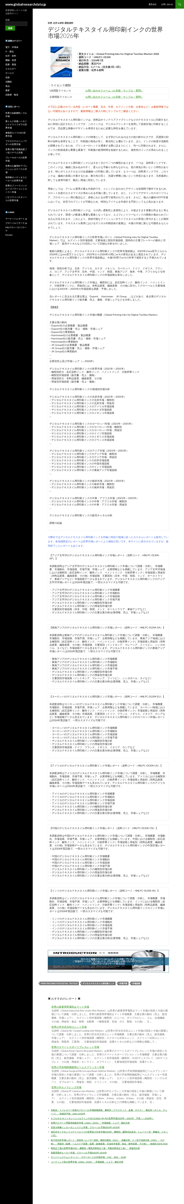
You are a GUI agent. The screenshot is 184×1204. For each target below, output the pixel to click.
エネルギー (10, 68)
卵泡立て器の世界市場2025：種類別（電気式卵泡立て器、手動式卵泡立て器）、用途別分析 (95, 1148)
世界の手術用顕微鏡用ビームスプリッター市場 (77, 1067)
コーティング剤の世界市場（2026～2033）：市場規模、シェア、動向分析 (87, 1161)
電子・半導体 (11, 47)
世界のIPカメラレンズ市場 (66, 1087)
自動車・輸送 (11, 94)
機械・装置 (10, 60)
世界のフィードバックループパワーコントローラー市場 (16, 188)
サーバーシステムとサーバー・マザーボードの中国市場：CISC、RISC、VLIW (88, 1157)
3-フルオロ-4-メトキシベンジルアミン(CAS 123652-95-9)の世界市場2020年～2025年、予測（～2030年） (102, 1118)
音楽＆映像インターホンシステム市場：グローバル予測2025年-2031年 (85, 1127)
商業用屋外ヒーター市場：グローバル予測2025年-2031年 (79, 1152)
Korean (9, 235)
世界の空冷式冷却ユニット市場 (69, 1027)
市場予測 (123, 983)
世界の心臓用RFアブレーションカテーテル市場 (16, 169)
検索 (7, 20)
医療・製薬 (10, 64)
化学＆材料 (58, 23)
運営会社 (153, 4)
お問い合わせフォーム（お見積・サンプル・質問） (114, 90)
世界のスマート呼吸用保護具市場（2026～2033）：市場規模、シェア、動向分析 (90, 1122)
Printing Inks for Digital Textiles (59, 983)
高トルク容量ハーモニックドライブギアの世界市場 (16, 124)
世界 (50, 23)
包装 (7, 77)
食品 (7, 86)
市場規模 (136, 983)
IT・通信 (9, 51)
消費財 (8, 81)
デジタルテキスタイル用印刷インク (98, 983)
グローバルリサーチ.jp (16, 223)
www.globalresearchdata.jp (25, 4)
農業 (7, 90)
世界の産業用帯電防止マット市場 (70, 1006)
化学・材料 (10, 55)
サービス (9, 73)
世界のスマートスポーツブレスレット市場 (75, 1047)
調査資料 (69, 23)
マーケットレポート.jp (16, 218)
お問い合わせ (167, 4)
